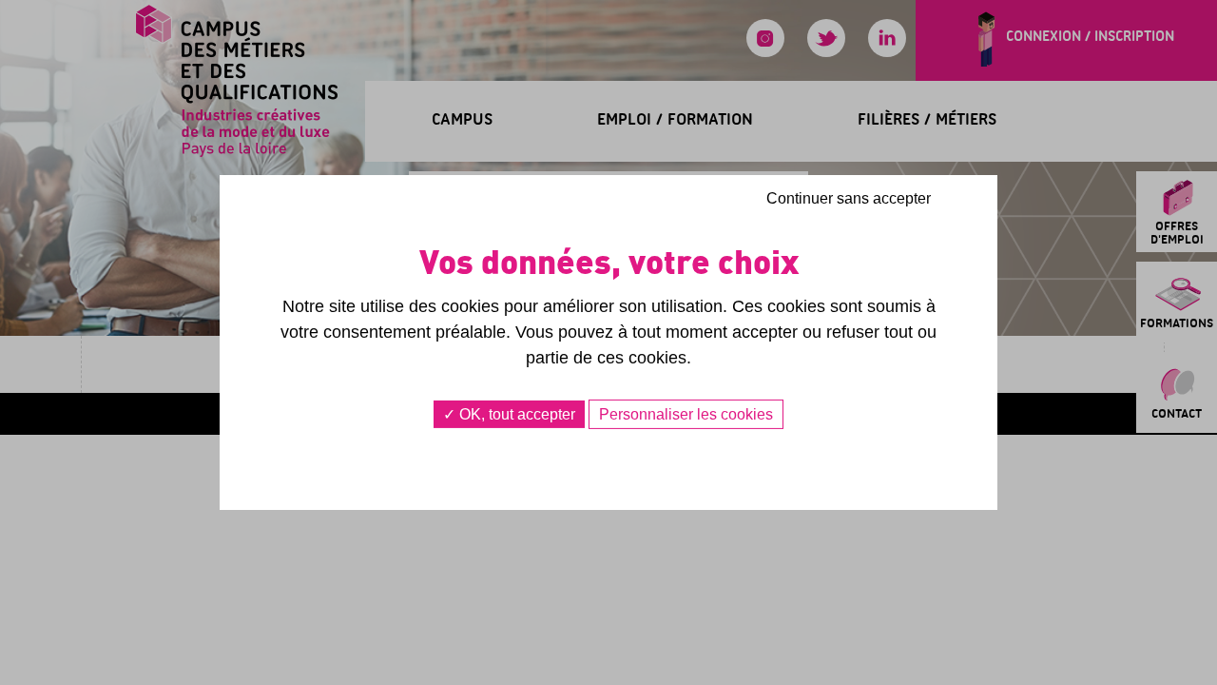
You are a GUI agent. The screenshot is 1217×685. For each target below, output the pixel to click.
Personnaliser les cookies (686, 414)
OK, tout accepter (515, 414)
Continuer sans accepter (848, 198)
